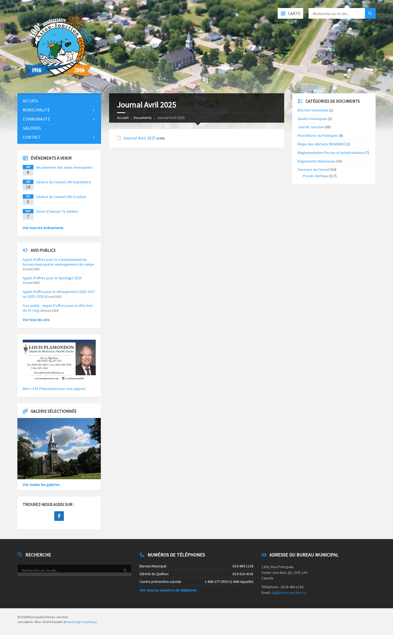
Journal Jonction (311, 127)
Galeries (32, 128)
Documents (143, 117)
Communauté (36, 119)
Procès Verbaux (315, 175)
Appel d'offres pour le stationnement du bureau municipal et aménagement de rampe (58, 262)
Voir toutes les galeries (41, 484)
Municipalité (36, 110)
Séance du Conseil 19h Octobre (61, 196)
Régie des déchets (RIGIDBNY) (321, 144)
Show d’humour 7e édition (57, 211)
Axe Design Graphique (82, 622)
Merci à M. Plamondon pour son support (54, 388)
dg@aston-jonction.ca (288, 592)
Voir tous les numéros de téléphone (168, 590)
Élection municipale (313, 110)
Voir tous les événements (43, 227)
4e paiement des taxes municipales (64, 167)
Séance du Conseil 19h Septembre (63, 182)
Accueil (123, 117)
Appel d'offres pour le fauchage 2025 (52, 278)
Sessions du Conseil (314, 169)
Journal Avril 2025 (139, 138)
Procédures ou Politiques (318, 135)
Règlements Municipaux (316, 161)
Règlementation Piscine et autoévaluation (331, 152)
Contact (32, 137)
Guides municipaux (312, 118)
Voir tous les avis (36, 319)
